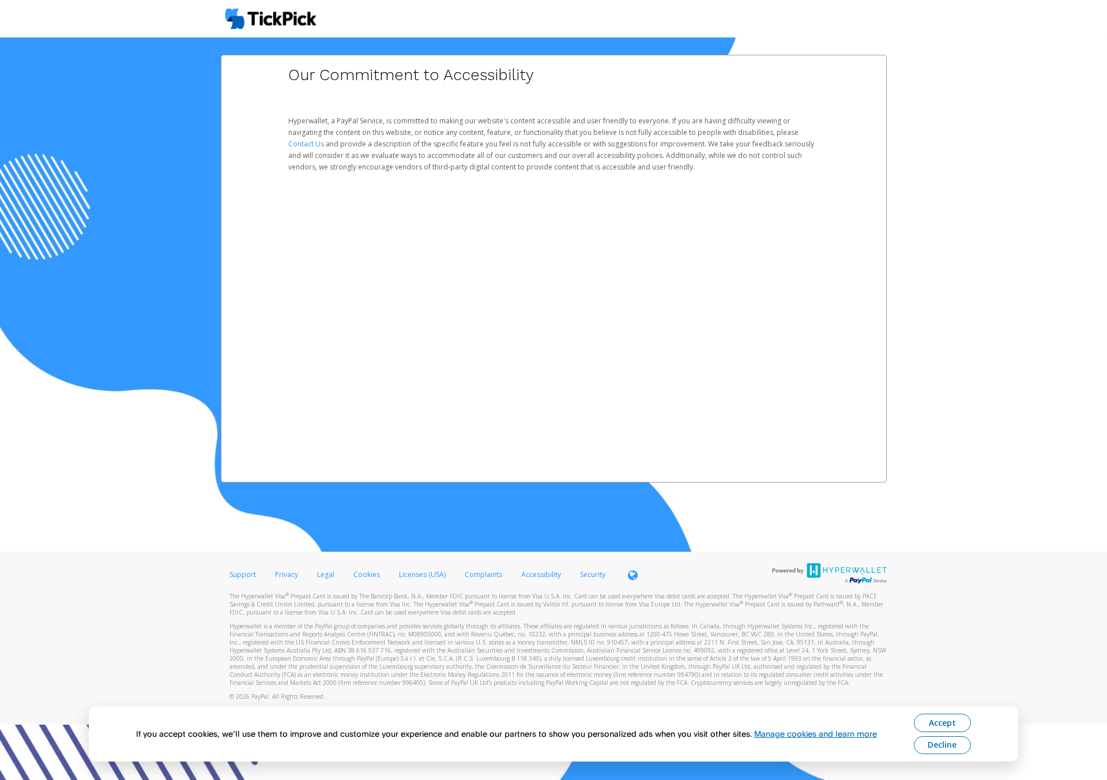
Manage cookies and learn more (815, 733)
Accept (942, 722)
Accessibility (541, 574)
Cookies (366, 574)
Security (592, 574)
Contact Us (307, 144)
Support (242, 574)
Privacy (286, 574)
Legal (325, 574)
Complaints (484, 574)
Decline (942, 744)
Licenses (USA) (423, 574)
